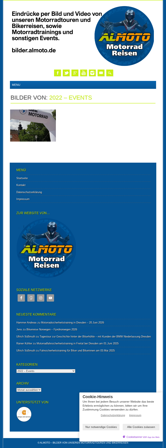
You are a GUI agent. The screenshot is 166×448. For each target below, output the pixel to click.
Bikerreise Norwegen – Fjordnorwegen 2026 (52, 329)
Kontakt (21, 185)
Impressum (23, 199)
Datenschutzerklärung (29, 192)
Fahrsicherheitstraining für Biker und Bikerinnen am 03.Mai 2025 (77, 350)
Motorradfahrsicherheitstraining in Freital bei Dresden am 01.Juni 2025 (78, 343)
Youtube (83, 73)
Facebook (57, 73)
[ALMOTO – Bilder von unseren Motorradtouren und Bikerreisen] (83, 65)
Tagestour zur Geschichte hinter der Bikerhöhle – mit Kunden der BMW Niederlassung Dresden (95, 336)
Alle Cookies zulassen (141, 427)
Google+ (74, 73)
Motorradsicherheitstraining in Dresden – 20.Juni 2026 (72, 322)
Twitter (66, 73)
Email (101, 73)
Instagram (92, 73)
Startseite (22, 178)
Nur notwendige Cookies (101, 427)
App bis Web (154, 437)
